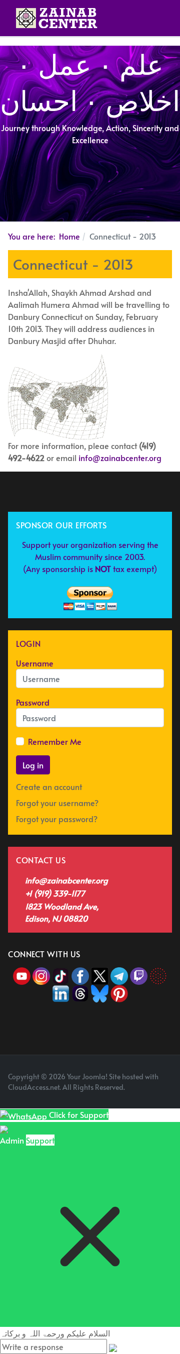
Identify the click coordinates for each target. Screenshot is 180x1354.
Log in (33, 764)
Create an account (50, 786)
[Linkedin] (61, 991)
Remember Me (55, 741)
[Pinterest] (119, 991)
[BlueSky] (99, 991)
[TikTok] (62, 974)
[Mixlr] (158, 974)
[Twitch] (140, 974)
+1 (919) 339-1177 (55, 892)
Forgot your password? (57, 818)
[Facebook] (80, 974)
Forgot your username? (57, 802)
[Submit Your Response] (113, 1346)
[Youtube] (22, 974)
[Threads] (80, 991)
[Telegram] (120, 974)
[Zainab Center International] (57, 18)
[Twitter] (100, 974)
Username (35, 662)
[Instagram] (41, 974)
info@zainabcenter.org (120, 457)
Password (33, 702)
